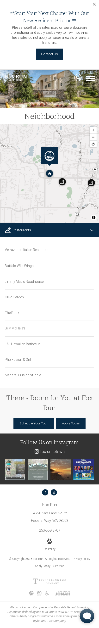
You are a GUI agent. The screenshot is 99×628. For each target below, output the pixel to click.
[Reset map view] (93, 143)
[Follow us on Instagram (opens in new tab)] (54, 492)
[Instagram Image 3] (60, 469)
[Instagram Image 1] (15, 469)
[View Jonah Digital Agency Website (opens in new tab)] (62, 594)
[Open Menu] (90, 78)
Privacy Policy (81, 559)
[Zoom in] (93, 130)
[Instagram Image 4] (83, 469)
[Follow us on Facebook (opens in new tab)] (45, 492)
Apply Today (42, 566)
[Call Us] (77, 78)
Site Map (58, 566)
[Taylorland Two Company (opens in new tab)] (49, 583)
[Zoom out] (93, 136)
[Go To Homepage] (16, 78)
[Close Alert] (94, 5)
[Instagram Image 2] (38, 469)
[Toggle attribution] (94, 217)
